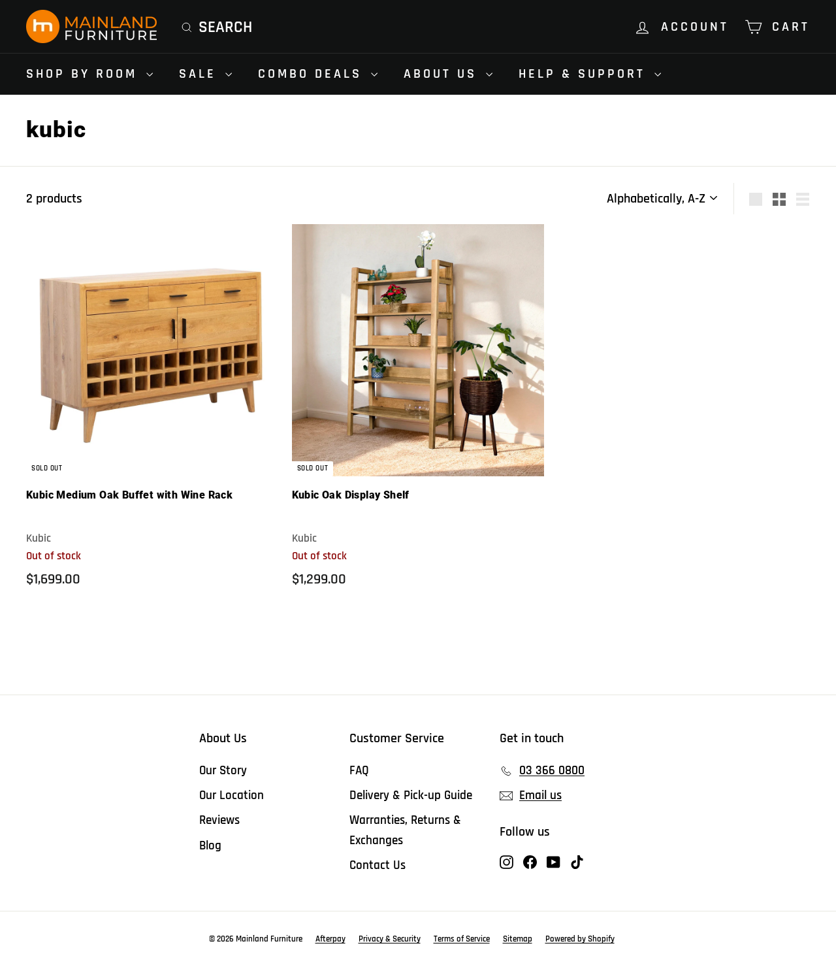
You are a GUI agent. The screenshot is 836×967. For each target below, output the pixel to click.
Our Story (223, 770)
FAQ (359, 770)
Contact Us (377, 865)
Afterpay (330, 939)
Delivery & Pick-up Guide (410, 795)
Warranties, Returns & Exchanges (405, 830)
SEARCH (225, 27)
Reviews (219, 820)
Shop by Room (84, 73)
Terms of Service (462, 939)
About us (443, 73)
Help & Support (585, 73)
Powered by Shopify (580, 939)
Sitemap (517, 939)
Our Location (231, 795)
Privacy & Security (390, 939)
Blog (210, 846)
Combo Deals (313, 73)
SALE (200, 73)
